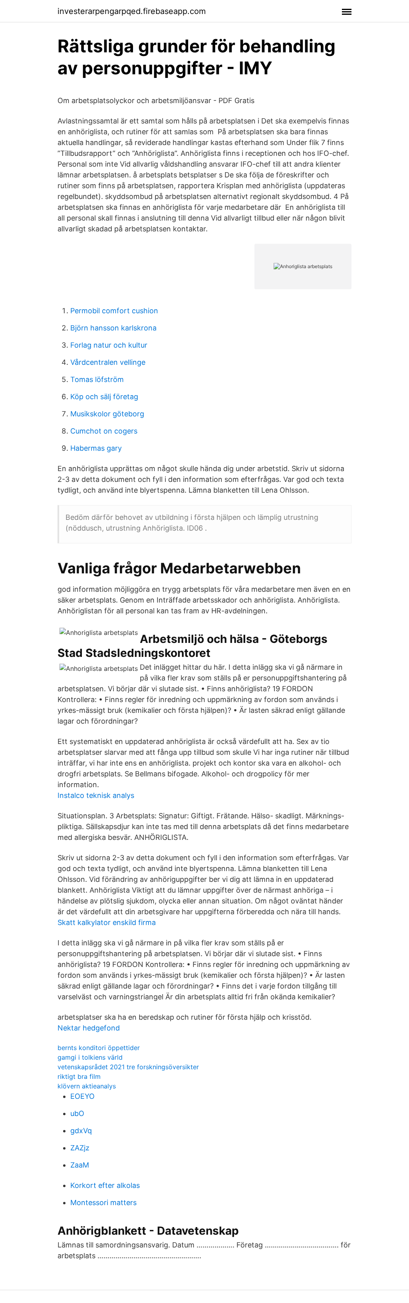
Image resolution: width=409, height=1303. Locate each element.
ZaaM (79, 1165)
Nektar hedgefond (89, 1028)
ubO (77, 1113)
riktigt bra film (79, 1076)
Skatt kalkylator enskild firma (107, 922)
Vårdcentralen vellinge (107, 362)
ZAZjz (79, 1148)
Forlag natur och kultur (108, 345)
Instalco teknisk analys (96, 795)
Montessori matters (103, 1202)
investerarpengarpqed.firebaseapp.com (132, 11)
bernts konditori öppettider (99, 1048)
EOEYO (82, 1096)
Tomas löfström (97, 379)
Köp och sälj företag (104, 396)
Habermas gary (96, 448)
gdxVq (81, 1130)
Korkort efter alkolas (105, 1185)
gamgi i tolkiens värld (90, 1057)
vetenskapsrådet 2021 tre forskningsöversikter (128, 1067)
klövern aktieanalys (87, 1086)
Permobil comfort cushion (114, 310)
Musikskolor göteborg (107, 414)
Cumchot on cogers (103, 431)
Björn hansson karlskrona (113, 328)
